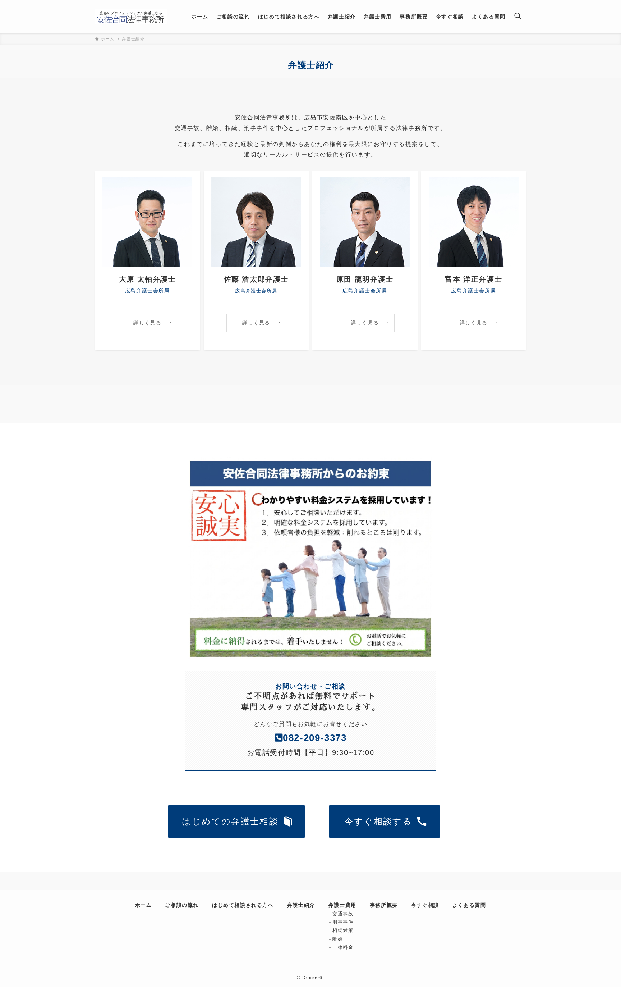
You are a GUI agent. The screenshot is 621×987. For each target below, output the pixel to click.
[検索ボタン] (517, 16)
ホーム (143, 905)
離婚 (337, 939)
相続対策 (342, 930)
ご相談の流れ (182, 905)
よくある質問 (469, 905)
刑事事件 (342, 922)
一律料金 (342, 947)
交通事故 (342, 913)
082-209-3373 (314, 738)
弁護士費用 (342, 905)
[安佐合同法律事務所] (131, 16)
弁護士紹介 (301, 905)
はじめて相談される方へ (243, 905)
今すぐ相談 (425, 905)
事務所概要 (384, 905)
